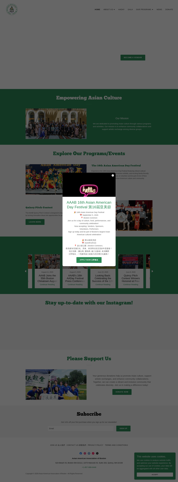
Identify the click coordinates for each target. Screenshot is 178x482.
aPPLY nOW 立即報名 (89, 260)
